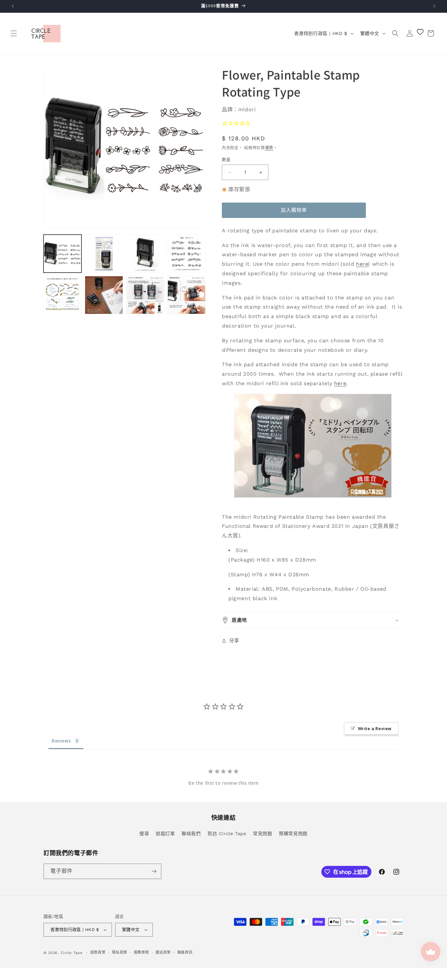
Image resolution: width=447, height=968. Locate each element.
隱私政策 (119, 952)
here (362, 264)
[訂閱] (154, 871)
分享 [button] (234, 640)
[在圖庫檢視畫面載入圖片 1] (62, 254)
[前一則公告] (13, 6)
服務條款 (141, 952)
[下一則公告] (434, 6)
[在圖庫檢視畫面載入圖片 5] (62, 295)
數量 (226, 159)
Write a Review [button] (375, 728)
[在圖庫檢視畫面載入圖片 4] (187, 254)
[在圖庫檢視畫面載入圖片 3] (145, 254)
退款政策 (98, 952)
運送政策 (163, 952)
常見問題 (262, 833)
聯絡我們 (191, 833)
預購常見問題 (293, 833)
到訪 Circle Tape (226, 833)
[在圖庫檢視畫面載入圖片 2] (104, 254)
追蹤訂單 (165, 833)
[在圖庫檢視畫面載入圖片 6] (104, 295)
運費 (269, 148)
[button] (14, 33)
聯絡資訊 (185, 952)
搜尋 (144, 833)
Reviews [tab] (61, 741)
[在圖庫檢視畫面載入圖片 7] (145, 295)
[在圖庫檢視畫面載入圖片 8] (187, 295)
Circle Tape (71, 953)
